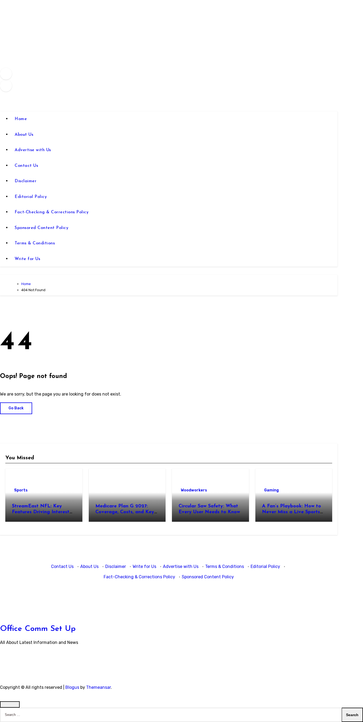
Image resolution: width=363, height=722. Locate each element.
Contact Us (26, 166)
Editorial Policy (31, 197)
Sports (21, 490)
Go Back (16, 408)
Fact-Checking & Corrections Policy (51, 212)
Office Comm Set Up (38, 629)
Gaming (271, 490)
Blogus (72, 687)
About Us (24, 135)
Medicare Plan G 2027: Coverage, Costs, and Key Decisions (124, 512)
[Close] (10, 704)
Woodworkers (194, 490)
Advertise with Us (33, 150)
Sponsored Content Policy (41, 228)
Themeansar (98, 687)
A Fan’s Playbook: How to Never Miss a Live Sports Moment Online (291, 512)
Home (21, 119)
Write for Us (27, 259)
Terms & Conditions (35, 243)
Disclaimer (25, 181)
